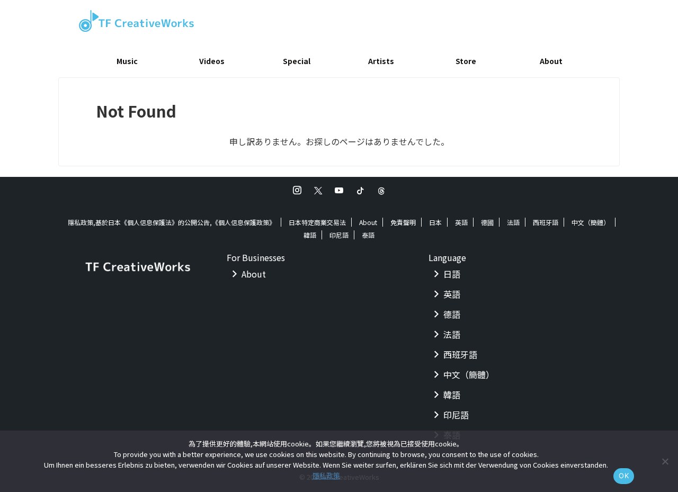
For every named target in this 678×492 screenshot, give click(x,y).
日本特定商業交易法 (317, 222)
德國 (487, 222)
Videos (212, 61)
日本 (435, 222)
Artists (381, 61)
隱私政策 (326, 475)
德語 (451, 314)
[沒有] (664, 461)
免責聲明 (403, 222)
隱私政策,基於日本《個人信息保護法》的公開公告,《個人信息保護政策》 (171, 222)
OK (624, 475)
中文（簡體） (591, 222)
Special (296, 61)
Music (127, 61)
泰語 (368, 234)
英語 (461, 222)
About (551, 61)
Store (466, 61)
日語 (451, 273)
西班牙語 (545, 222)
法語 (513, 222)
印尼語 (339, 234)
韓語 (310, 234)
